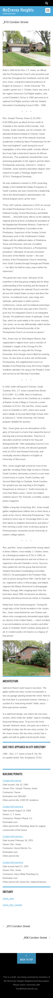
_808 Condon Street (36, 938)
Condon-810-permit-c (13, 836)
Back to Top (26, 959)
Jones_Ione (8, 898)
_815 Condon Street (16, 926)
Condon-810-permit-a (13, 806)
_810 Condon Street (15, 22)
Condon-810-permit (12, 780)
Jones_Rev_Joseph (12, 905)
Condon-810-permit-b (13, 862)
